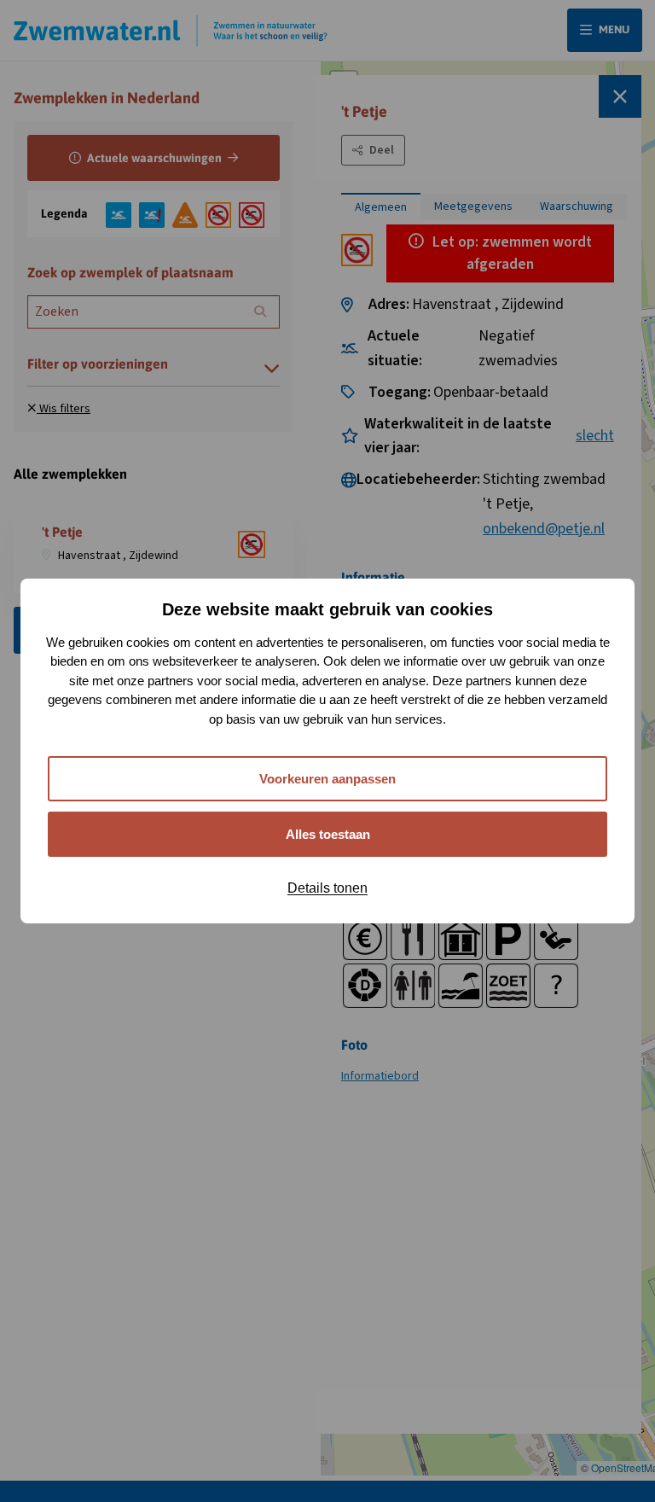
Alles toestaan (328, 834)
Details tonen (327, 888)
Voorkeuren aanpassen (327, 778)
